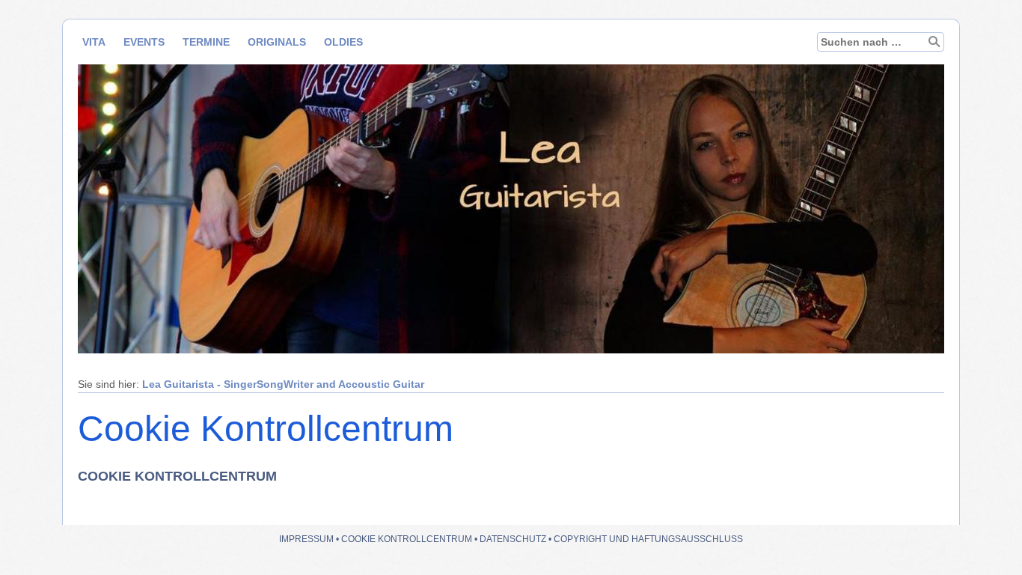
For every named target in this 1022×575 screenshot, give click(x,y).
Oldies (343, 42)
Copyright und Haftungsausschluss (648, 539)
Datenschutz (513, 539)
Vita (93, 42)
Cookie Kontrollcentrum (406, 539)
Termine (206, 42)
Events (144, 42)
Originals (277, 42)
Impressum (306, 539)
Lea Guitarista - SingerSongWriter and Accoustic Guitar (283, 384)
